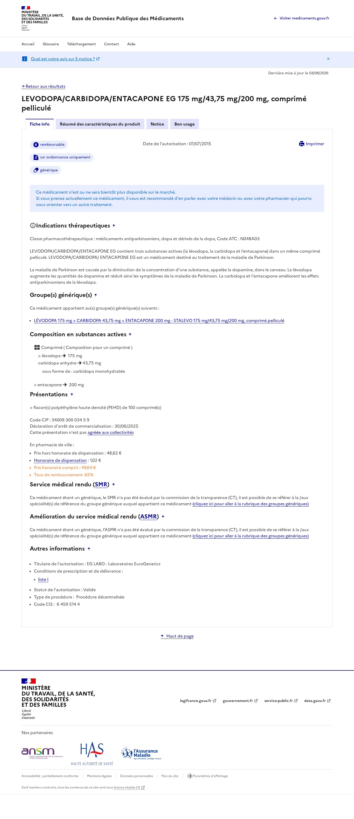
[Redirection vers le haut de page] (115, 226)
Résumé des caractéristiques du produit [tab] (100, 124)
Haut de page (180, 636)
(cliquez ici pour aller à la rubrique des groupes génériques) (251, 504)
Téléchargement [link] (81, 44)
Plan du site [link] (169, 776)
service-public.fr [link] (278, 701)
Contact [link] (111, 44)
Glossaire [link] (51, 44)
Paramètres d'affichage (210, 776)
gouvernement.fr (238, 701)
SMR (101, 484)
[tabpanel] (177, 377)
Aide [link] (131, 44)
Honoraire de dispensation (60, 460)
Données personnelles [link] (136, 776)
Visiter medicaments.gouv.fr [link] (304, 18)
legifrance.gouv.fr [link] (195, 701)
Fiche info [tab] (39, 124)
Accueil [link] (28, 44)
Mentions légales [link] (99, 776)
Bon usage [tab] (184, 124)
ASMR (148, 516)
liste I (43, 579)
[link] (128, 18)
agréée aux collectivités (111, 432)
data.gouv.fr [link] (315, 701)
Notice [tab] (157, 124)
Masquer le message (328, 59)
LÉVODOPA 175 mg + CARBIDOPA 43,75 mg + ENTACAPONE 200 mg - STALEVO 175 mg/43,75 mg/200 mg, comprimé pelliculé (159, 320)
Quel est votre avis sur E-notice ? (63, 59)
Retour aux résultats (45, 86)
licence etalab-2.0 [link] (127, 787)
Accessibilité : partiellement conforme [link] (50, 776)
